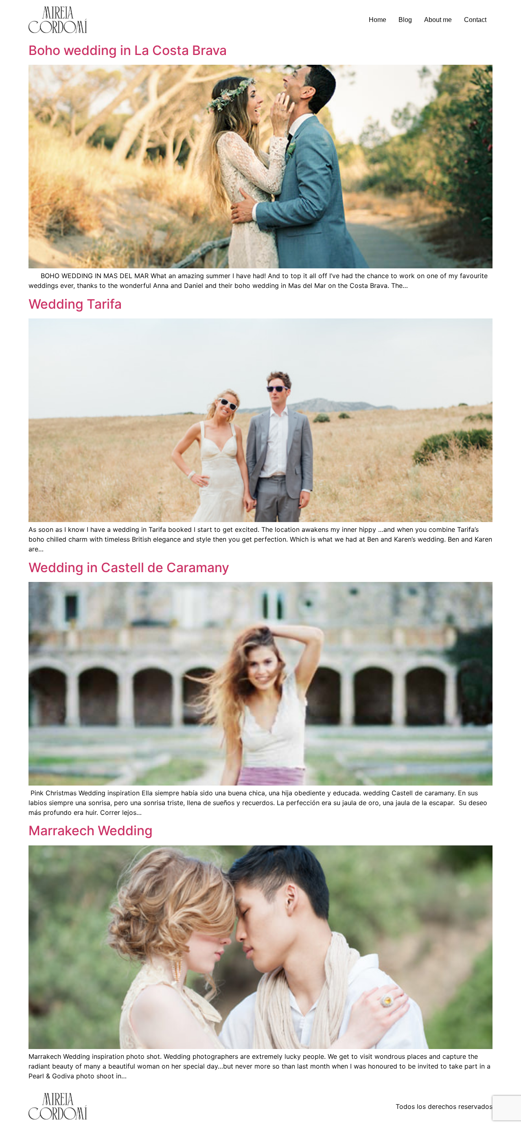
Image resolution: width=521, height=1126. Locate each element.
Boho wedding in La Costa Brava (127, 50)
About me (438, 19)
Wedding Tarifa (75, 304)
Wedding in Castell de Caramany (128, 567)
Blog (405, 19)
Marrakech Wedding (90, 830)
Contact (475, 19)
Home (377, 19)
